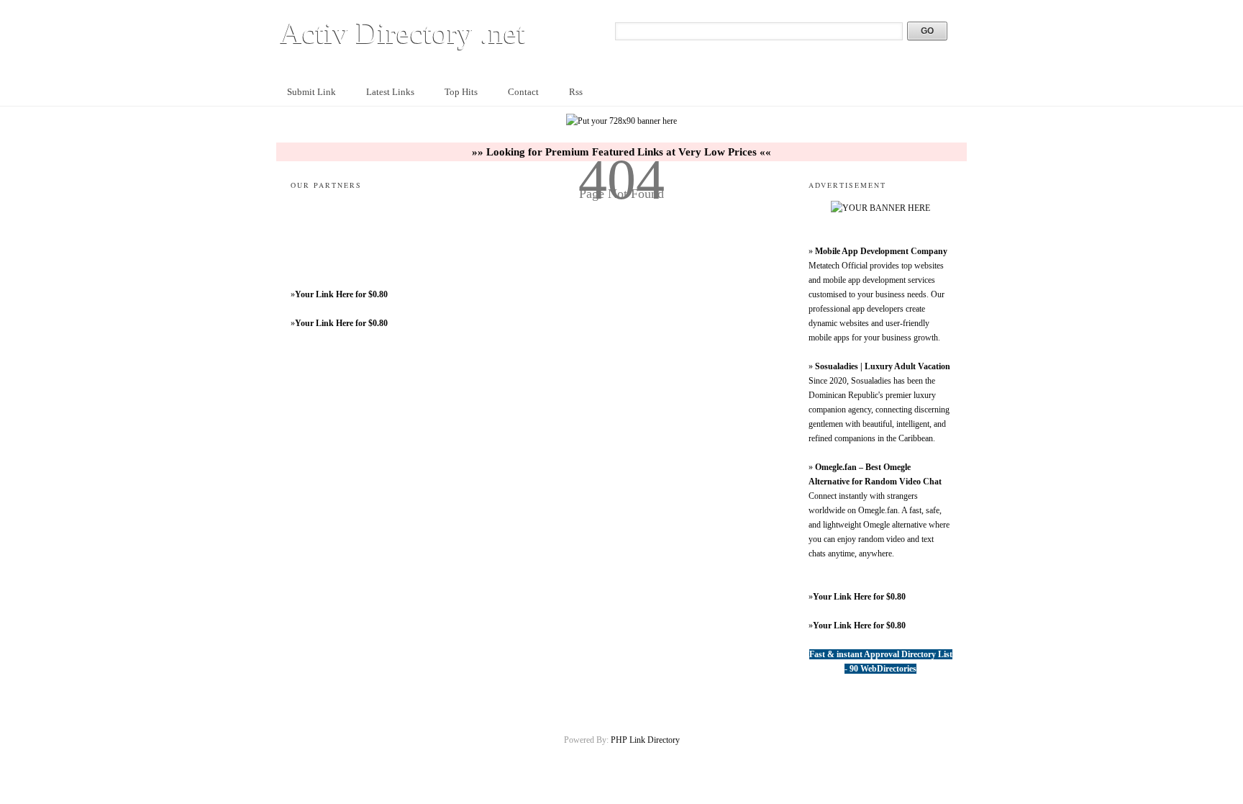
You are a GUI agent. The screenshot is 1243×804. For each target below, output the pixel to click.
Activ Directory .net (403, 33)
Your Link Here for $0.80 (341, 294)
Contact (523, 91)
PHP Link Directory (645, 740)
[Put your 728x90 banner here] (621, 121)
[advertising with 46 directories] (880, 208)
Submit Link (311, 91)
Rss (576, 91)
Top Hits (461, 91)
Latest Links (390, 91)
